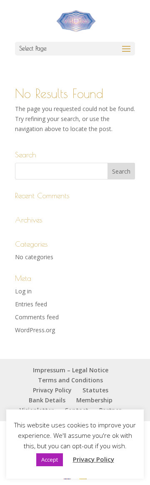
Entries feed (31, 304)
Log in (23, 291)
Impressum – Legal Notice (70, 370)
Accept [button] (49, 459)
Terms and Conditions (70, 380)
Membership (94, 400)
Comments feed (37, 317)
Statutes (95, 390)
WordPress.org (35, 330)
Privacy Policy (52, 390)
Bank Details (47, 400)
